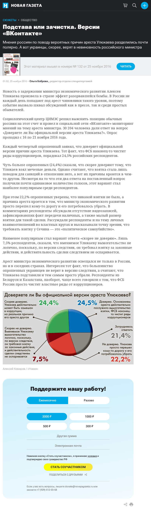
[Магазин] (125, 5)
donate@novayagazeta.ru (79, 486)
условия (92, 456)
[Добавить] (144, 5)
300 (88, 426)
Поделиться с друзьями (66, 474)
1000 (88, 416)
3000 (45, 416)
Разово (89, 400)
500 (45, 426)
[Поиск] (134, 5)
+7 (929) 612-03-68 (47, 489)
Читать (125, 66)
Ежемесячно (47, 400)
